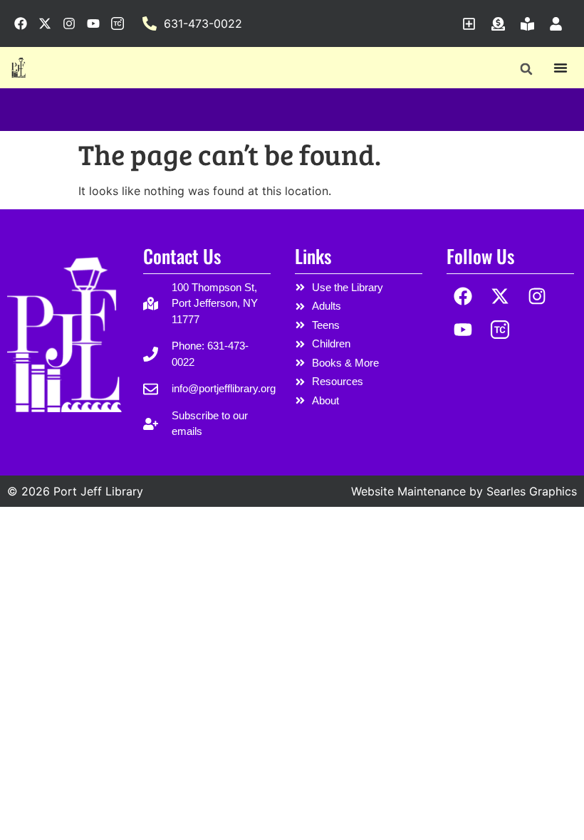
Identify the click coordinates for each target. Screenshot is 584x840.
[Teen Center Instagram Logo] (500, 329)
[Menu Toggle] (560, 68)
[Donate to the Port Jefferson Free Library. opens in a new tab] (501, 24)
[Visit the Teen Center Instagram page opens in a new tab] (117, 23)
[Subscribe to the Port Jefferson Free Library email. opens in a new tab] (472, 24)
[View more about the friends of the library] (531, 24)
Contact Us (182, 256)
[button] (525, 68)
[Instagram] (537, 296)
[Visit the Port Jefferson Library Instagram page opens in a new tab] (69, 23)
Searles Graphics (531, 491)
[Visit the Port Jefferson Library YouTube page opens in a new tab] (93, 23)
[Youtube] (463, 329)
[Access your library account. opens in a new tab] (559, 24)
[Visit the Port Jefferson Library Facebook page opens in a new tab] (20, 23)
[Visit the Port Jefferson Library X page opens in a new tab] (44, 23)
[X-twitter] (500, 296)
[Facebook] (463, 296)
